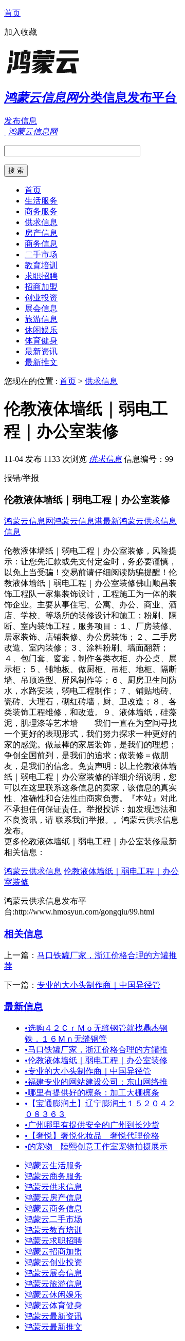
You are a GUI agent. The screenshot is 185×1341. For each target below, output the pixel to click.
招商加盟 (41, 286)
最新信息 (23, 1006)
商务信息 (41, 243)
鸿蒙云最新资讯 (53, 1316)
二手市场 (41, 254)
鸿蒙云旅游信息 (53, 1283)
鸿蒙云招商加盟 (53, 1251)
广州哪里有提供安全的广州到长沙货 (92, 1125)
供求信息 (41, 222)
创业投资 (41, 297)
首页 (12, 13)
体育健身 (41, 340)
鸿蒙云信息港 (78, 521)
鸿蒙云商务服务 (53, 1176)
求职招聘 (41, 276)
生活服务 (41, 200)
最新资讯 (41, 351)
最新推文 (41, 362)
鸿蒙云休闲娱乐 (53, 1294)
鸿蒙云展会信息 (53, 1273)
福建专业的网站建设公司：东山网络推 (96, 1082)
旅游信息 (41, 319)
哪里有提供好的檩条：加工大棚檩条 (92, 1092)
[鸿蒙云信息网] (68, 74)
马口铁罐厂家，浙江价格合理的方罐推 (96, 1049)
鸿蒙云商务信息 (53, 1208)
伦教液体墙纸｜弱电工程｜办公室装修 (96, 1060)
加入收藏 (20, 32)
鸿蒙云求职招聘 (53, 1240)
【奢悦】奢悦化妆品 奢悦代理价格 (92, 1135)
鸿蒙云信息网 (28, 521)
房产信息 (41, 233)
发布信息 (20, 120)
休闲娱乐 (41, 330)
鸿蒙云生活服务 (53, 1165)
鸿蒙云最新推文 (53, 1327)
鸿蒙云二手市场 (53, 1219)
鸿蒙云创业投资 (53, 1262)
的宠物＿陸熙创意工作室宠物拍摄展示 (96, 1146)
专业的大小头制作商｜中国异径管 (98, 985)
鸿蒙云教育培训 (53, 1230)
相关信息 (23, 933)
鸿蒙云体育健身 (53, 1305)
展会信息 (41, 308)
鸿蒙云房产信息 (53, 1197)
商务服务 (41, 211)
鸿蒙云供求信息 (33, 871)
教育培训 (41, 265)
